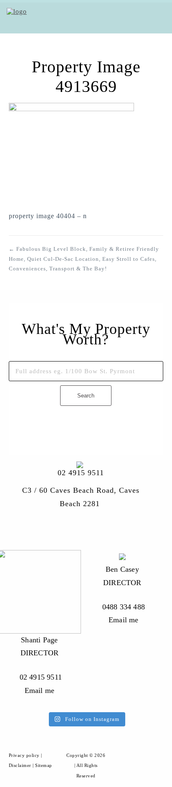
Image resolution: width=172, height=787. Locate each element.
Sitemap (43, 765)
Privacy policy (24, 755)
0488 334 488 (123, 607)
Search (85, 395)
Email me (124, 620)
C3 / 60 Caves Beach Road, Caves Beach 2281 (80, 497)
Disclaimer (20, 765)
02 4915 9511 (81, 473)
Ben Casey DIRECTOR (122, 576)
